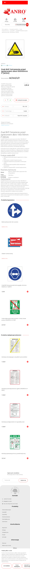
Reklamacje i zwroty (6, 545)
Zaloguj (4, 530)
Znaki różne (4, 521)
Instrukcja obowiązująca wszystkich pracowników (14, 357)
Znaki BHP (12, 30)
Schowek (4, 537)
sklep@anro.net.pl (8, 501)
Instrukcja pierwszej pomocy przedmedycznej (13, 453)
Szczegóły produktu (14, 29)
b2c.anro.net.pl (7, 503)
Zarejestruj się (5, 532)
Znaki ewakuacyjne (6, 509)
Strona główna (5, 29)
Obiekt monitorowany (7, 253)
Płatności (4, 543)
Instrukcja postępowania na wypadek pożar (13, 422)
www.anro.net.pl (14, 503)
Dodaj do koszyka (22, 100)
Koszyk (3, 534)
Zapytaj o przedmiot (5, 125)
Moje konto (4, 527)
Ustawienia (6, 566)
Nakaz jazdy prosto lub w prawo (10, 222)
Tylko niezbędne (17, 565)
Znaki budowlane (6, 517)
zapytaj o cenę (4, 226)
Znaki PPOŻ (4, 514)
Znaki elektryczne (6, 519)
